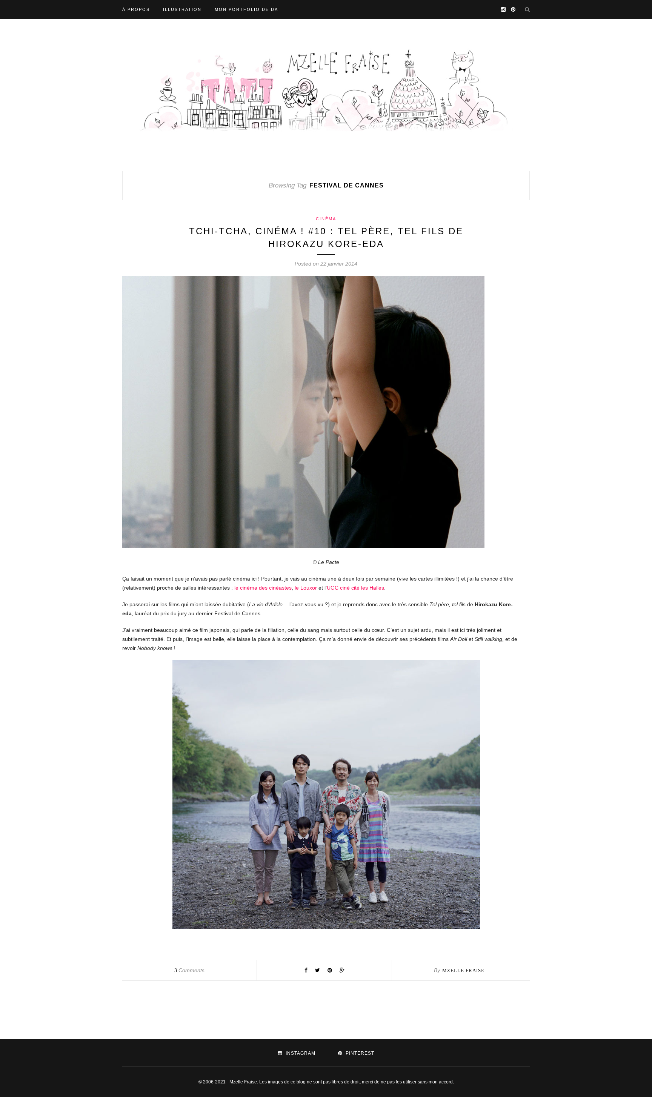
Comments (189, 970)
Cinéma (326, 219)
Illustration (182, 9)
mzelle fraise (463, 970)
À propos (136, 9)
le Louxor (306, 588)
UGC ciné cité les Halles (355, 588)
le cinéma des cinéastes (263, 588)
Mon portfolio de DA (246, 9)
